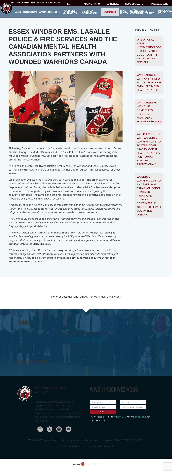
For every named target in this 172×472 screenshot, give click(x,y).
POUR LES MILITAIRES (70, 11)
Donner (110, 11)
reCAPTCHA (120, 416)
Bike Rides (124, 11)
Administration (92, 4)
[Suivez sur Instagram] (58, 428)
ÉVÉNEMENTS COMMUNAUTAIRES (142, 11)
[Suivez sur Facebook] (39, 428)
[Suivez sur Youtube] (68, 428)
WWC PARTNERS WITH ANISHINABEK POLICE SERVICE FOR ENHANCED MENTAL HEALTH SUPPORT (149, 82)
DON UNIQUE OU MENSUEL (86, 341)
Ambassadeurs (159, 4)
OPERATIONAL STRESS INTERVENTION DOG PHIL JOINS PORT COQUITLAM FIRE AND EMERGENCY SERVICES (149, 51)
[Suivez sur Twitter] (49, 428)
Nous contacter (134, 4)
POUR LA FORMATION (89, 11)
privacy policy (141, 416)
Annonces (113, 4)
